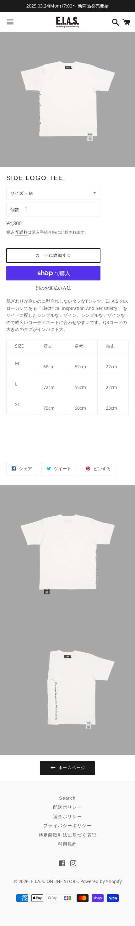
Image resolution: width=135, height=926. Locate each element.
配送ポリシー (67, 807)
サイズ (17, 193)
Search (67, 798)
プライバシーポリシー (67, 825)
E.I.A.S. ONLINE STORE (54, 881)
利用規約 (67, 844)
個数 (14, 209)
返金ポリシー (67, 816)
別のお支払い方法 (53, 288)
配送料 (21, 232)
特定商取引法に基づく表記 (68, 835)
